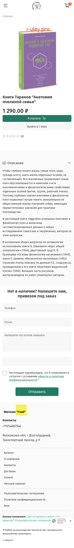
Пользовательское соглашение (24, 493)
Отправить (37, 392)
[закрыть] (70, 520)
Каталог (9, 452)
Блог (7, 505)
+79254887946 (12, 426)
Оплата (8, 477)
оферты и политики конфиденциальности (36, 378)
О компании (11, 459)
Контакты (10, 465)
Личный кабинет (15, 483)
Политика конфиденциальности (24, 499)
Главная (8, 16)
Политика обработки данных (61, 521)
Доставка (10, 471)
